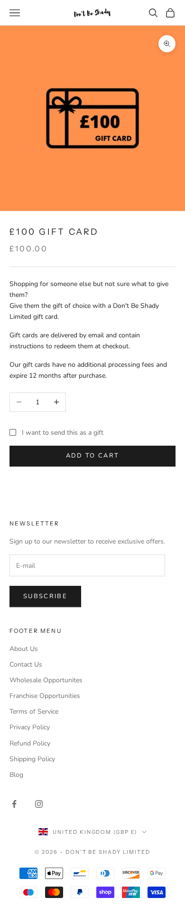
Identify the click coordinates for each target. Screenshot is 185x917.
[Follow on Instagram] (39, 804)
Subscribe (45, 596)
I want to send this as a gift (62, 432)
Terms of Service (33, 711)
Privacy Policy (29, 727)
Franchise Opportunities (44, 695)
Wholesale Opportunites (46, 680)
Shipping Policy (32, 759)
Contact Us (25, 664)
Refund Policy (29, 743)
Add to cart (93, 455)
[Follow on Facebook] (14, 804)
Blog (16, 774)
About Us (23, 648)
